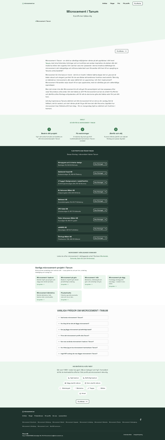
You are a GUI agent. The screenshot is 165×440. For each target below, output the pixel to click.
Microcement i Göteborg (44, 422)
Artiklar (104, 3)
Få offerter (137, 3)
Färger (112, 3)
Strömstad (90, 258)
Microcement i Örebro (115, 422)
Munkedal (104, 256)
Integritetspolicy (138, 434)
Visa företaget (98, 164)
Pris (119, 3)
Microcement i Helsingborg (129, 422)
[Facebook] (141, 419)
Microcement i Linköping (86, 422)
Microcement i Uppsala (72, 422)
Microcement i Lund (43, 426)
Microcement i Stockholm (29, 422)
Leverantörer (63, 416)
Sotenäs (73, 258)
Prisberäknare (38, 416)
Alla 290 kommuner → (56, 426)
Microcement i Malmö (58, 422)
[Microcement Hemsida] (28, 3)
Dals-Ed (80, 258)
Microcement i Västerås (101, 422)
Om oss (55, 416)
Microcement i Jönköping (29, 426)
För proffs (126, 3)
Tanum (48, 63)
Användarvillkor (128, 434)
